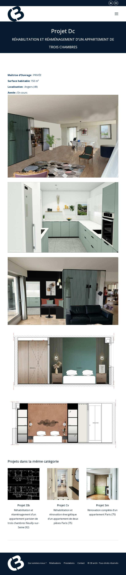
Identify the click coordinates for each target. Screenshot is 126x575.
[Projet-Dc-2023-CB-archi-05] (63, 217)
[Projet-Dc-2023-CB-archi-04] (63, 291)
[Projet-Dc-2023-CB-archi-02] (63, 424)
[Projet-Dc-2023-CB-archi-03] (63, 361)
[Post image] (23, 484)
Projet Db (23, 505)
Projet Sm (102, 505)
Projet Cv (63, 505)
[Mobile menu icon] (116, 14)
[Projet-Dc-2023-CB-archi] (63, 136)
